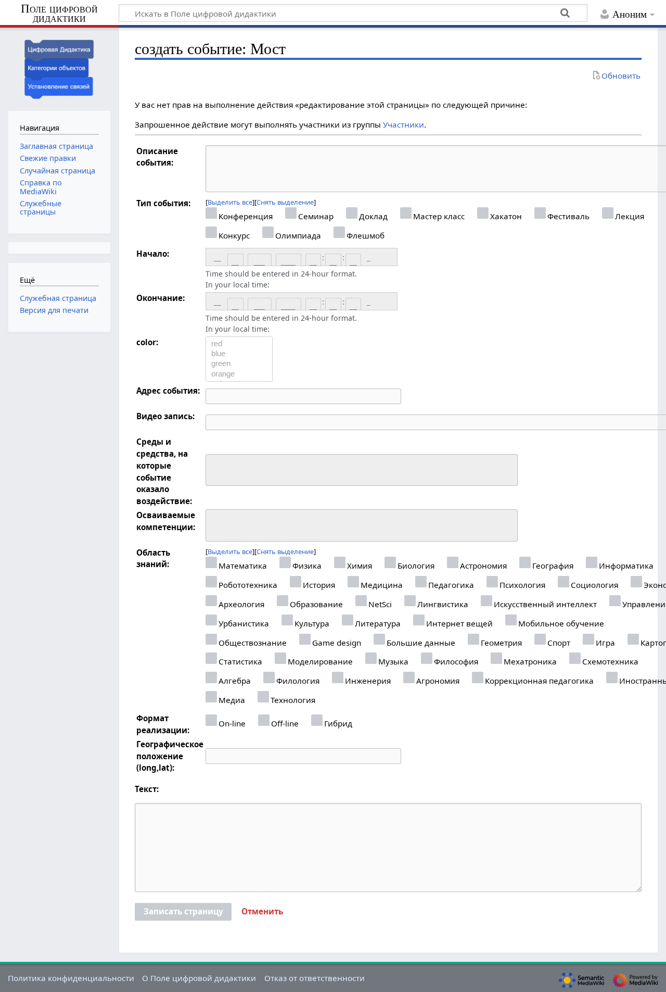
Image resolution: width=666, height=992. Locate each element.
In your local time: (238, 285)
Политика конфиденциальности (71, 978)
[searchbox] (216, 468)
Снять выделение (285, 202)
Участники (403, 124)
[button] (262, 912)
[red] (239, 344)
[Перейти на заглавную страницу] (59, 68)
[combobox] (362, 470)
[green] (239, 364)
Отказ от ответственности (314, 978)
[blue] (239, 354)
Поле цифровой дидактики (59, 13)
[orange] (239, 374)
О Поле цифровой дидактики (199, 978)
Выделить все (230, 202)
